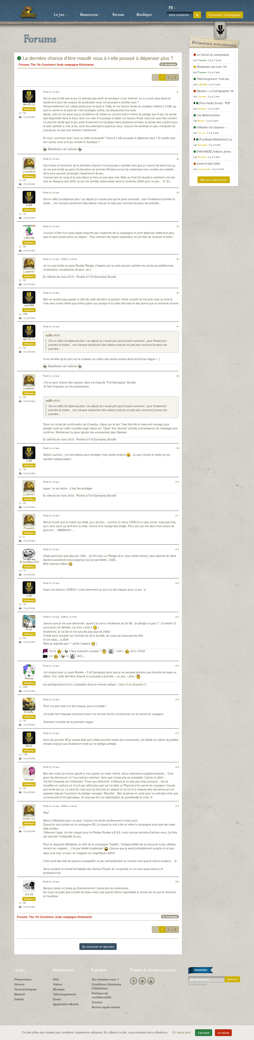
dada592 (29, 305)
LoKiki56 (29, 238)
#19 (177, 805)
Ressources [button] (89, 15)
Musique (59, 989)
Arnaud (29, 678)
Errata (57, 999)
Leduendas (29, 171)
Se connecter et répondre (98, 947)
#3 (178, 192)
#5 (178, 258)
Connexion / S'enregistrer (225, 15)
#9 (178, 448)
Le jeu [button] (59, 15)
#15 (177, 665)
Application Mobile (66, 1004)
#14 (177, 616)
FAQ (56, 979)
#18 (177, 766)
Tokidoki (29, 779)
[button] (172, 8)
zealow (29, 894)
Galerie (19, 999)
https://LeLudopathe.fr (132, 684)
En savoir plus (182, 1032)
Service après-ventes (106, 1007)
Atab (29, 629)
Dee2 (29, 746)
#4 (178, 226)
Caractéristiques (25, 989)
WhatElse (29, 104)
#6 (178, 292)
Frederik (29, 528)
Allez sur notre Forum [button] (213, 180)
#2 (178, 158)
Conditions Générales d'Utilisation (106, 986)
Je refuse (223, 1033)
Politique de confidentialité (101, 995)
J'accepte (204, 1033)
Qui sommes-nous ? (105, 979)
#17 (177, 733)
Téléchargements (64, 994)
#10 (177, 481)
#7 (178, 326)
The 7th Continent (43, 64)
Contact (97, 1002)
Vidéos (57, 984)
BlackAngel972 (29, 562)
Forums (118, 15)
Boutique (144, 15)
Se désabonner (197, 984)
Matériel (19, 994)
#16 (177, 699)
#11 (177, 515)
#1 (178, 91)
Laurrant (29, 271)
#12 (177, 549)
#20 (177, 881)
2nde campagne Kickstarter (75, 64)
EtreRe (29, 712)
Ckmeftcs (29, 818)
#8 (178, 375)
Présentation (23, 979)
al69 (29, 205)
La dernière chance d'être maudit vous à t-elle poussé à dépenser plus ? (97, 57)
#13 (177, 582)
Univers (19, 984)
